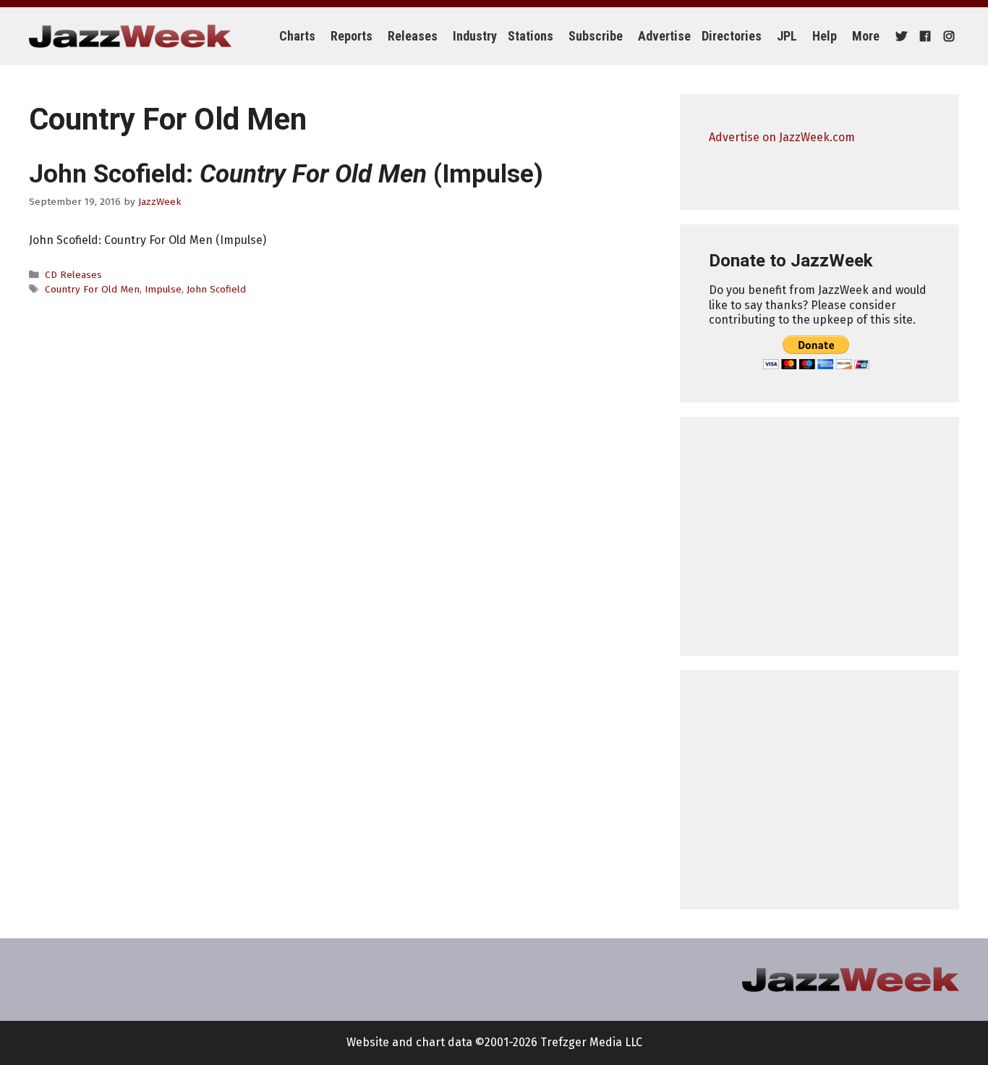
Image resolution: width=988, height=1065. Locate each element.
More (866, 35)
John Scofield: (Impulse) (286, 174)
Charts (297, 35)
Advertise (664, 35)
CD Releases (73, 275)
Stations (530, 35)
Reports (351, 35)
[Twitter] (899, 36)
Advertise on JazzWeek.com (782, 137)
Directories (732, 35)
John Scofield (216, 289)
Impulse (163, 289)
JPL (787, 35)
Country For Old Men (92, 289)
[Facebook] (923, 36)
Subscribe (595, 35)
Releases (413, 35)
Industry (475, 35)
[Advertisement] (819, 536)
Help (824, 35)
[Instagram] (947, 36)
